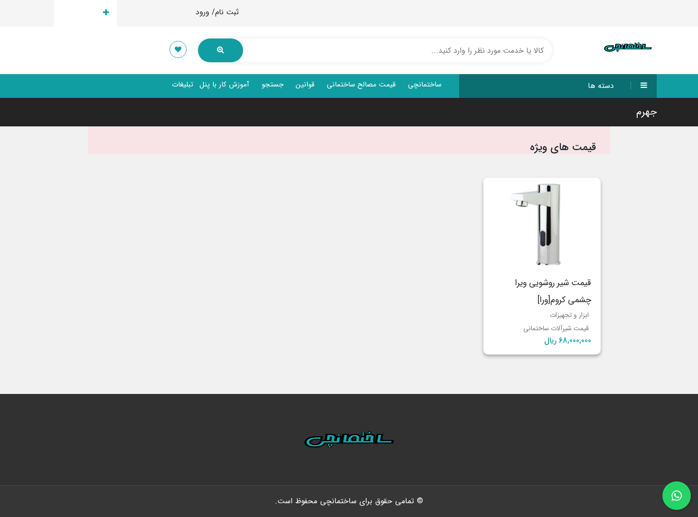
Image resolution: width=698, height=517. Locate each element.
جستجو (272, 84)
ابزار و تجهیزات (569, 315)
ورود (202, 12)
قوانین (305, 84)
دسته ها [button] (601, 86)
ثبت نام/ (225, 12)
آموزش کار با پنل (224, 84)
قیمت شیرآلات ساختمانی (556, 328)
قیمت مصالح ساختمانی (361, 84)
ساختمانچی (425, 84)
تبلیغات (182, 84)
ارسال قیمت (80, 13)
